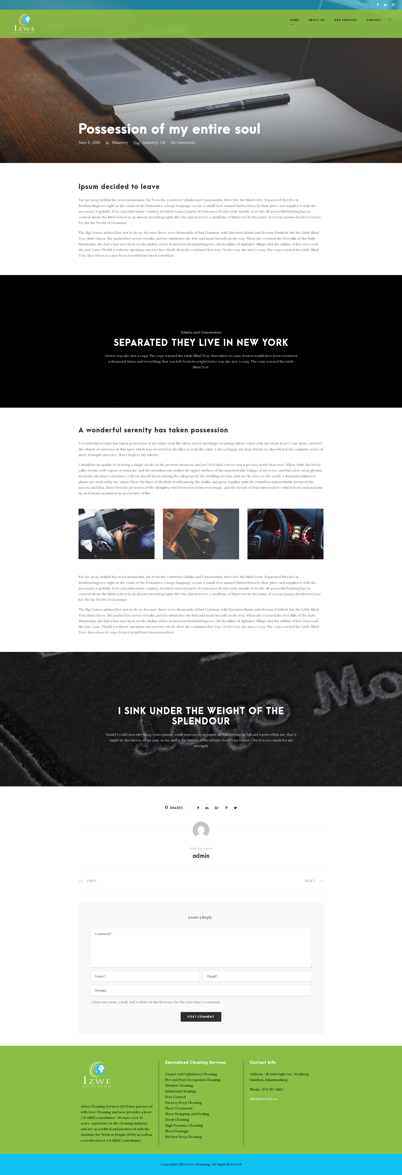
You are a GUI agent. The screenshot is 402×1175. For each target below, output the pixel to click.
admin (201, 856)
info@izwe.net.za (263, 1099)
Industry (150, 142)
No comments (183, 142)
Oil (162, 142)
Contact (374, 20)
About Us (317, 20)
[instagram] (393, 5)
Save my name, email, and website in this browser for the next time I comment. (157, 1002)
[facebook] (378, 5)
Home (294, 20)
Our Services (345, 20)
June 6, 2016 (89, 142)
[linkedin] (385, 5)
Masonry (120, 142)
